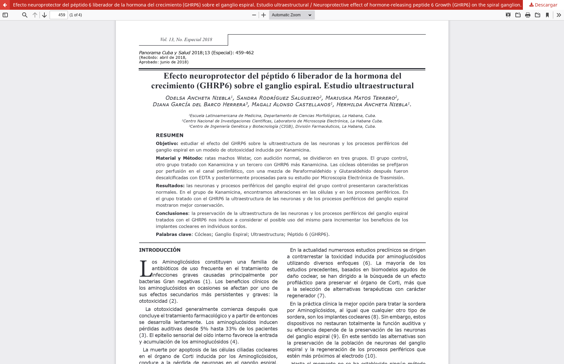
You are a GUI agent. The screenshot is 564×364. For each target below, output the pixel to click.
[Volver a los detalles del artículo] (5, 5)
